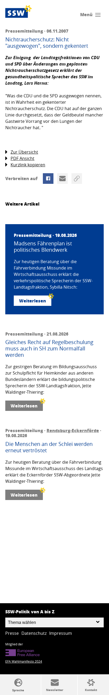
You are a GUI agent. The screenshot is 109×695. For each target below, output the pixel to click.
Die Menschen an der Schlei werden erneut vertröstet (49, 447)
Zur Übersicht (24, 152)
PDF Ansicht (22, 158)
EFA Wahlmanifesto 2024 (23, 661)
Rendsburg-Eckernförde (73, 430)
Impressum (60, 633)
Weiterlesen (32, 301)
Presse (12, 633)
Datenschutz (34, 633)
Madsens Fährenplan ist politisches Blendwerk (43, 246)
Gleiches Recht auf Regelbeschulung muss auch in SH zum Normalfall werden (49, 348)
